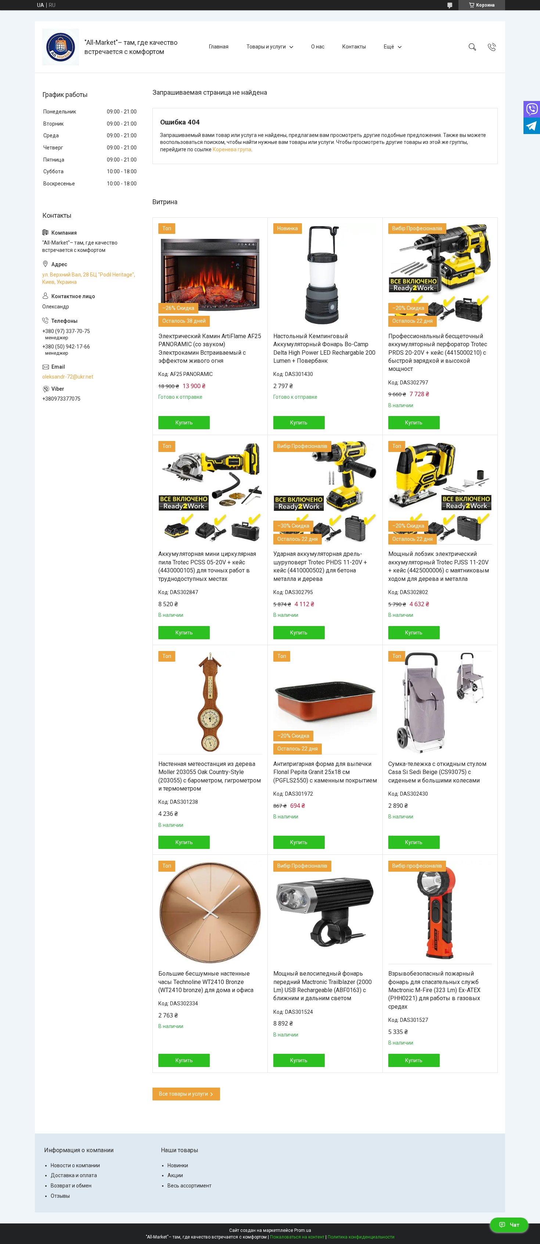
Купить (184, 423)
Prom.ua (302, 1230)
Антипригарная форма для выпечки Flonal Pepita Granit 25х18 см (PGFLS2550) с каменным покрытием (325, 772)
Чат (514, 1225)
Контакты (354, 47)
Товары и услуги (266, 47)
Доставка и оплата (74, 1175)
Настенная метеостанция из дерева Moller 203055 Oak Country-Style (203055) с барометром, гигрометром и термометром (209, 776)
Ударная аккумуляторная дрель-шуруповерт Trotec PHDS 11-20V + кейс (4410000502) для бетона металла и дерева (320, 566)
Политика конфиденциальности (361, 1237)
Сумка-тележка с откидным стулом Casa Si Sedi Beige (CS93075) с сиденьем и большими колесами (437, 772)
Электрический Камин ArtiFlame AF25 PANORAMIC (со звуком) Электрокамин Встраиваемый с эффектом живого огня (209, 348)
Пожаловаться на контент (297, 1237)
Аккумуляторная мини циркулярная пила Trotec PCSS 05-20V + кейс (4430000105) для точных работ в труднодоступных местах (207, 566)
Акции (175, 1175)
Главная (218, 47)
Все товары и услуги (183, 1094)
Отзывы (60, 1196)
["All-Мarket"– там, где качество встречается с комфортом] (60, 47)
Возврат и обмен (71, 1186)
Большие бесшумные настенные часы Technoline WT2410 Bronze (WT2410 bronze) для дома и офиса (205, 982)
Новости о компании (75, 1165)
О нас (317, 47)
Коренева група (232, 149)
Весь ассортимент (190, 1186)
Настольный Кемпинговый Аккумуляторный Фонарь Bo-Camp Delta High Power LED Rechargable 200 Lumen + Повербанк (324, 348)
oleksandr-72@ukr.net (67, 377)
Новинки (178, 1165)
